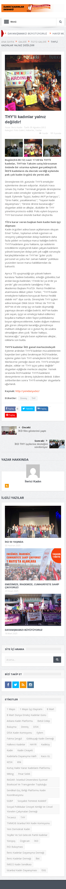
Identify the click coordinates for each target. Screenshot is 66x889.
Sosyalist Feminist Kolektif (32, 800)
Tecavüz (11, 817)
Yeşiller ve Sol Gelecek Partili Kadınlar (27, 835)
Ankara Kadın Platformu (20, 720)
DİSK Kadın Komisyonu (19, 732)
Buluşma (11, 726)
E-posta (57, 133)
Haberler (30, 130)
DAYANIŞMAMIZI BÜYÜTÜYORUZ (23, 630)
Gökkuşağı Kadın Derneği (40, 738)
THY (34, 398)
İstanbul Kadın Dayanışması (22, 870)
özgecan (25, 840)
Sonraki (39, 440)
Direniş (23, 398)
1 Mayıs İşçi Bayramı (31, 709)
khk (19, 762)
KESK (10, 762)
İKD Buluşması (15, 846)
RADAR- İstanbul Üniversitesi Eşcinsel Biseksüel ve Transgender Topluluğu (27, 782)
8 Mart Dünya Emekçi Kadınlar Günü (26, 715)
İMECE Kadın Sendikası (19, 864)
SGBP (10, 800)
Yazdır (45, 133)
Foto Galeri (19, 130)
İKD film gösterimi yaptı (32, 430)
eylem (40, 732)
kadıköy (45, 744)
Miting (10, 773)
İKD (36, 840)
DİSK (36, 726)
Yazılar (38, 130)
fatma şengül (14, 738)
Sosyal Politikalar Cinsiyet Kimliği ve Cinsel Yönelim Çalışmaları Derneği (30, 809)
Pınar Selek (24, 773)
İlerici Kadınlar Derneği (19, 858)
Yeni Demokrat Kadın (18, 829)
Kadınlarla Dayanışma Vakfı (21, 756)
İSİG (43, 870)
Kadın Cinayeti (25, 750)
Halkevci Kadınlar (16, 744)
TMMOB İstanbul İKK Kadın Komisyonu (28, 823)
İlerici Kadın (16, 127)
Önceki (26, 427)
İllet (38, 858)
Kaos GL (45, 756)
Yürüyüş (11, 840)
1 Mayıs (11, 709)
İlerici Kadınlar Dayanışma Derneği (25, 852)
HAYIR (33, 744)
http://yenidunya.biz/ (28, 391)
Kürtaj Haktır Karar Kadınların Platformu (28, 768)
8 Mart (50, 709)
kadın (10, 750)
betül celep (43, 720)
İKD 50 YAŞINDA (14, 542)
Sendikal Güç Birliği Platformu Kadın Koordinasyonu (26, 793)
